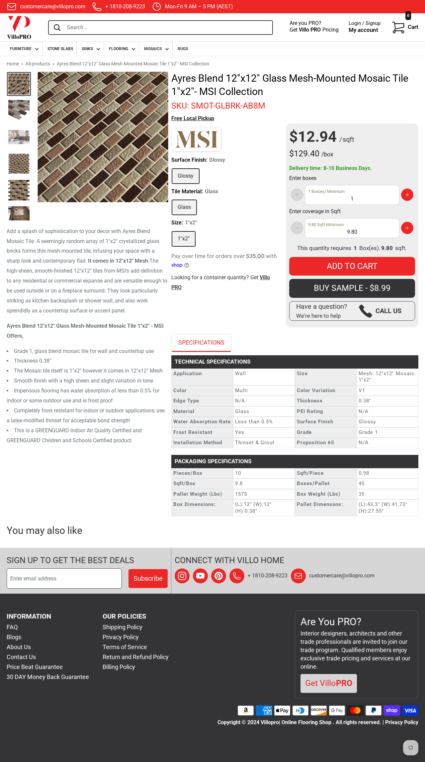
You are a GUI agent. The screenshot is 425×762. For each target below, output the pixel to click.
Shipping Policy (122, 627)
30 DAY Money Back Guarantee (48, 676)
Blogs (14, 637)
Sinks (87, 48)
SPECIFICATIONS (201, 342)
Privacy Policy (121, 637)
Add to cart (352, 266)
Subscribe (148, 578)
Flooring (118, 48)
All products (38, 63)
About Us (19, 646)
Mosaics (153, 48)
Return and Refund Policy (136, 656)
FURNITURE (21, 48)
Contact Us (21, 656)
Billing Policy (119, 666)
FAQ (12, 627)
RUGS (183, 48)
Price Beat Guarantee (35, 666)
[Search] (57, 27)
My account (363, 30)
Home (13, 63)
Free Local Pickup (192, 118)
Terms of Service (125, 646)
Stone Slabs (60, 48)
